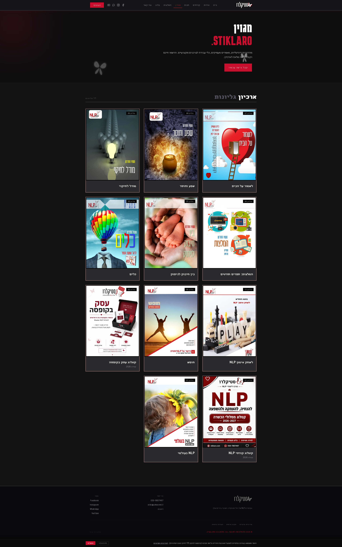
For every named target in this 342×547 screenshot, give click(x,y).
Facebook (94, 500)
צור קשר (148, 4)
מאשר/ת (90, 543)
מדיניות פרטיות (246, 524)
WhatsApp (94, 509)
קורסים (196, 4)
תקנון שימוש (231, 524)
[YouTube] (108, 5)
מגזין (178, 4)
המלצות (167, 4)
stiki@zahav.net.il (155, 504)
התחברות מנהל (95, 532)
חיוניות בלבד (103, 543)
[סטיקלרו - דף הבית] (244, 5)
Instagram (94, 504)
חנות (186, 4)
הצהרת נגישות (217, 524)
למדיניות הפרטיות (160, 543)
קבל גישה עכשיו (238, 67)
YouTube (95, 513)
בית (215, 4)
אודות (207, 4)
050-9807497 (157, 500)
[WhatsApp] (113, 5)
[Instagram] (118, 5)
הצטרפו (97, 5)
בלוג (157, 4)
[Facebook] (123, 5)
